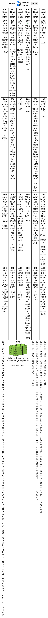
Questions (24, 2)
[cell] (5, 58)
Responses (24, 5)
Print (34, 4)
